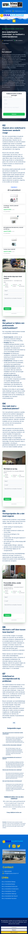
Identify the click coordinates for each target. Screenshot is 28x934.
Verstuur (7, 309)
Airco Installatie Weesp (8, 882)
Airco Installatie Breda (8, 884)
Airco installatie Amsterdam (10, 889)
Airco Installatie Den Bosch (10, 896)
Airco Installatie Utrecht (9, 891)
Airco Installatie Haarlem (9, 898)
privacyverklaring (14, 313)
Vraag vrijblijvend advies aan (14, 812)
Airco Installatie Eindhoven (9, 886)
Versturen (14, 114)
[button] (14, 20)
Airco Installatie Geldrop (9, 893)
